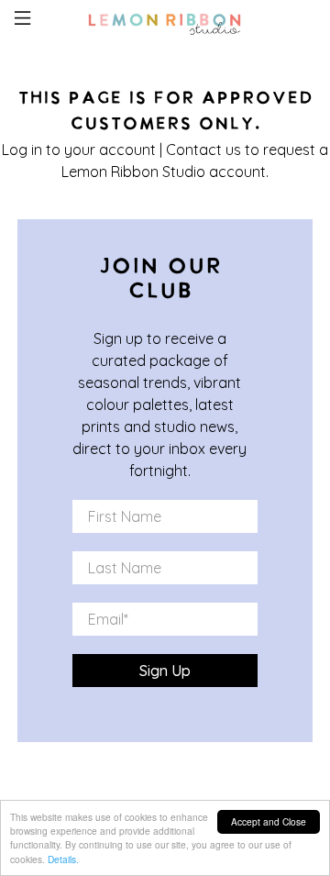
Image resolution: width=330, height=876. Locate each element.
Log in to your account (79, 149)
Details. (63, 859)
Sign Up (165, 670)
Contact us (203, 149)
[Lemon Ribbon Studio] (165, 21)
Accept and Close (268, 821)
